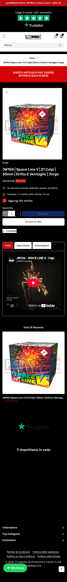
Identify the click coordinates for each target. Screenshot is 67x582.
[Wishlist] (4, 201)
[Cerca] (59, 45)
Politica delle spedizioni (46, 551)
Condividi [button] (11, 230)
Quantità (7, 207)
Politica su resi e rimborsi (21, 556)
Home (32, 58)
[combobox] (33, 45)
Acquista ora (33, 221)
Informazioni (42, 245)
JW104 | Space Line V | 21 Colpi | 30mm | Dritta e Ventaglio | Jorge (33, 397)
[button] (6, 36)
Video (8, 245)
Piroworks (21, 561)
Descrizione (23, 245)
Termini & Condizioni (18, 551)
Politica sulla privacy (49, 556)
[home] (42, 578)
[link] (33, 73)
